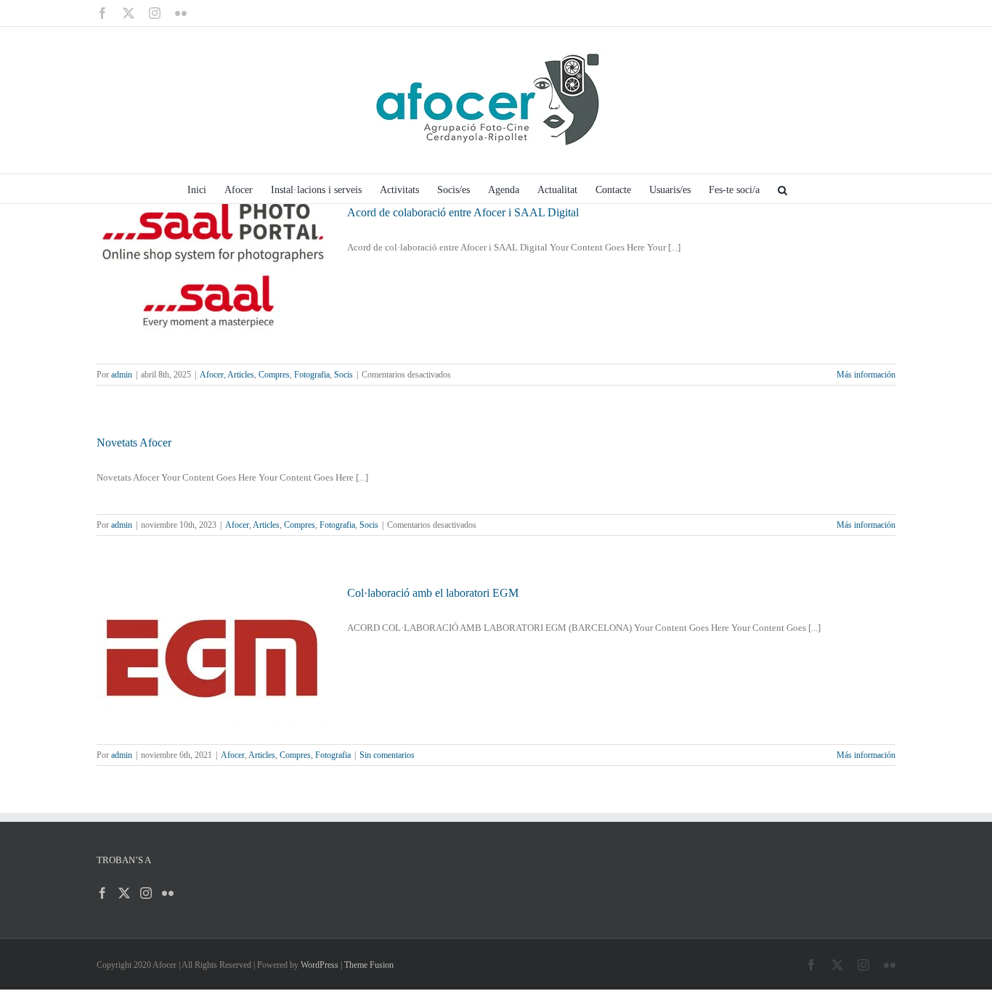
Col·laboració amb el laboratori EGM (433, 593)
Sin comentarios (387, 755)
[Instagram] (146, 893)
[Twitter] (124, 893)
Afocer (212, 375)
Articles (240, 375)
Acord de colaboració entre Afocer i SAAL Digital (463, 212)
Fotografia (312, 375)
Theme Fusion (369, 965)
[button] (782, 188)
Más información (866, 375)
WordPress (319, 965)
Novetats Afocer (134, 442)
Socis (343, 375)
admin (121, 375)
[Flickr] (168, 893)
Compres (274, 375)
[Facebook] (102, 893)
